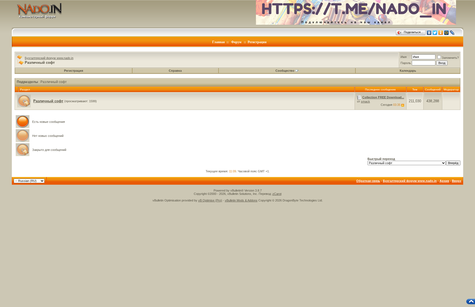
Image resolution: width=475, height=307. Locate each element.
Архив (444, 180)
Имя (404, 57)
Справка (175, 70)
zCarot (276, 193)
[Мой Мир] (446, 32)
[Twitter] (435, 32)
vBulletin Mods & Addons (241, 200)
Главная (218, 42)
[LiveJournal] (452, 32)
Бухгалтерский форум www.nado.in (49, 58)
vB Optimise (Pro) (210, 200)
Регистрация (257, 42)
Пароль (406, 63)
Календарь (408, 70)
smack (365, 101)
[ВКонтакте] (429, 32)
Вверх (456, 180)
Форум (236, 42)
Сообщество (284, 70)
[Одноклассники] (441, 32)
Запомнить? (450, 57)
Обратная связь (368, 180)
